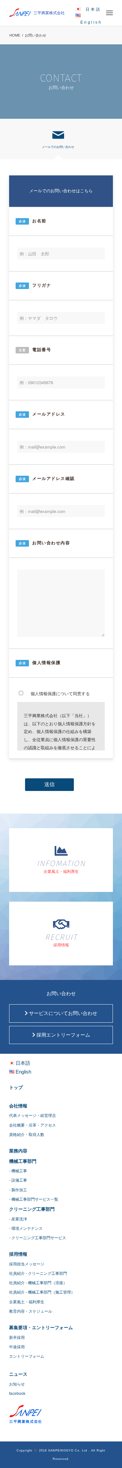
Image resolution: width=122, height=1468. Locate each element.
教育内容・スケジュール (30, 1311)
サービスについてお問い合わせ (62, 1013)
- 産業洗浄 (18, 1219)
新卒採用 (17, 1337)
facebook (17, 1393)
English (91, 22)
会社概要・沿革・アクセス (32, 1125)
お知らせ (17, 1384)
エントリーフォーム (26, 1356)
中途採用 (17, 1347)
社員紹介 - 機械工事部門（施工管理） (42, 1292)
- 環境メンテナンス (26, 1228)
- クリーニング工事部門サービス (37, 1238)
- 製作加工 (18, 1190)
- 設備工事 (18, 1180)
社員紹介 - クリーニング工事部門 (38, 1273)
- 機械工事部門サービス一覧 (33, 1199)
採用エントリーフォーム (62, 1035)
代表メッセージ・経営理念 (32, 1115)
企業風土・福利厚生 (26, 1302)
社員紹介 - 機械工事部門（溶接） (38, 1283)
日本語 (93, 9)
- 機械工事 (18, 1171)
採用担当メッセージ (26, 1264)
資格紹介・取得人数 (26, 1134)
